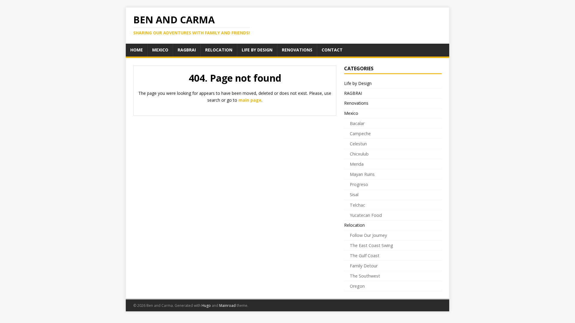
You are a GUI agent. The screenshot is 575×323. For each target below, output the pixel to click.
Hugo (206, 305)
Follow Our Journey (368, 235)
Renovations (356, 103)
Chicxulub (359, 154)
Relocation (354, 225)
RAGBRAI (353, 93)
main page (249, 100)
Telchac (357, 205)
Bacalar (357, 123)
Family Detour (364, 266)
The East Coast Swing (371, 245)
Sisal (354, 194)
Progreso (359, 184)
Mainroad (227, 305)
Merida (357, 164)
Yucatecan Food (366, 215)
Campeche (360, 133)
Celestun (358, 144)
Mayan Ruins (362, 174)
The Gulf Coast (364, 255)
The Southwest (365, 276)
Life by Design (358, 83)
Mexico (351, 113)
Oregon (357, 286)
